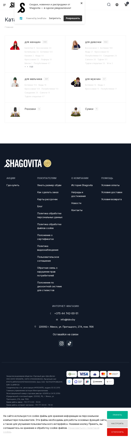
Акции (10, 178)
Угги (110, 63)
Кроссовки (32, 59)
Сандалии (110, 55)
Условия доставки (111, 192)
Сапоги (90, 59)
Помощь (107, 178)
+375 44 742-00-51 (66, 313)
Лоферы (46, 59)
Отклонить (117, 432)
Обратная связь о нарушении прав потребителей (47, 271)
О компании (79, 178)
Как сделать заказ (47, 192)
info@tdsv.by (68, 319)
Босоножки (44, 48)
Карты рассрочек (47, 199)
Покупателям (46, 178)
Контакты (76, 210)
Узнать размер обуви (49, 185)
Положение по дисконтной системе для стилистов (49, 286)
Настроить (117, 423)
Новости (76, 203)
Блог (39, 206)
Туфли (102, 59)
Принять (117, 415)
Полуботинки (42, 63)
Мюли (28, 63)
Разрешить (73, 18)
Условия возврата (111, 199)
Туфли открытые (95, 63)
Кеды (39, 55)
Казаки (29, 55)
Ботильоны (32, 51)
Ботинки (46, 51)
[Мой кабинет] (117, 5)
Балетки (30, 48)
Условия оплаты (110, 185)
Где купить (12, 185)
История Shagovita (82, 185)
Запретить (55, 18)
